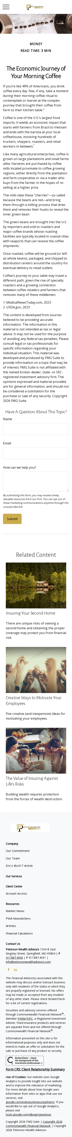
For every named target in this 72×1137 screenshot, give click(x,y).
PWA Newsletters (18, 918)
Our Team (13, 858)
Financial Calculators (19, 933)
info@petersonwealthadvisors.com (28, 962)
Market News (15, 911)
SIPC (30, 1018)
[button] (12, 844)
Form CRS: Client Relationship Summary (35, 1069)
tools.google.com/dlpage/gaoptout (28, 1114)
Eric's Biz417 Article (19, 866)
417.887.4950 (14, 957)
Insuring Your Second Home (30, 613)
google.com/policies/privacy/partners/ (30, 1102)
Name (7, 419)
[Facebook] (8, 969)
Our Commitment (18, 851)
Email (7, 443)
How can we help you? (19, 467)
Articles (11, 926)
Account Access (16, 893)
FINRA (22, 1018)
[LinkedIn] (15, 969)
